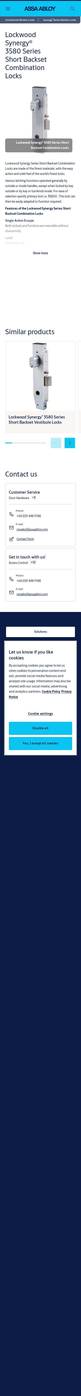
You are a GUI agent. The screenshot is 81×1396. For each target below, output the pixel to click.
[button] (59, 20)
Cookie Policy (51, 691)
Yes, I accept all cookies (40, 743)
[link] (23, 20)
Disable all (40, 728)
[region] (40, 698)
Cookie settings (40, 713)
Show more (40, 253)
